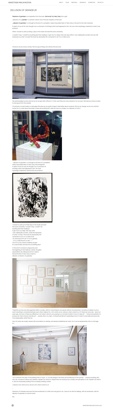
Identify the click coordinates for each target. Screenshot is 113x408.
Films (67, 2)
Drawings (83, 2)
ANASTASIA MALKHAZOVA (19, 2)
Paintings (74, 2)
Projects (100, 2)
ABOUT (61, 2)
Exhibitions (91, 2)
